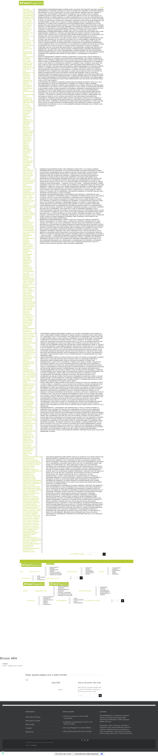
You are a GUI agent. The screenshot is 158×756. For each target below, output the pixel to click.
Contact (60, 689)
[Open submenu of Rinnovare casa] (35, 250)
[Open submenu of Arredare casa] (34, 88)
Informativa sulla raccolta (63, 754)
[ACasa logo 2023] (31, 2)
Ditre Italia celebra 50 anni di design (78, 731)
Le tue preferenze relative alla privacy (86, 754)
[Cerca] (65, 577)
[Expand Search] (70, 577)
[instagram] (87, 740)
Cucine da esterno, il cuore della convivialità (76, 717)
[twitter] (84, 740)
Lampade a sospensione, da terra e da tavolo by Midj (78, 723)
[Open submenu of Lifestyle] (36, 394)
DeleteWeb (34, 745)
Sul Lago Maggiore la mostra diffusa (77, 728)
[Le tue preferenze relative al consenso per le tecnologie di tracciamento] (2, 753)
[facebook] (81, 740)
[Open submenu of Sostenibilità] (42, 504)
